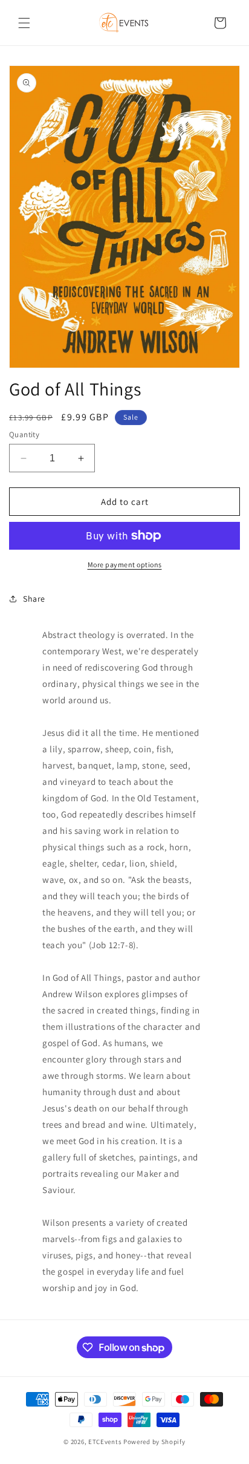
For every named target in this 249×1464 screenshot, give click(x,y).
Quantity (24, 434)
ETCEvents (104, 1441)
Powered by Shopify (154, 1441)
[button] (24, 23)
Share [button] (34, 598)
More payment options (125, 564)
